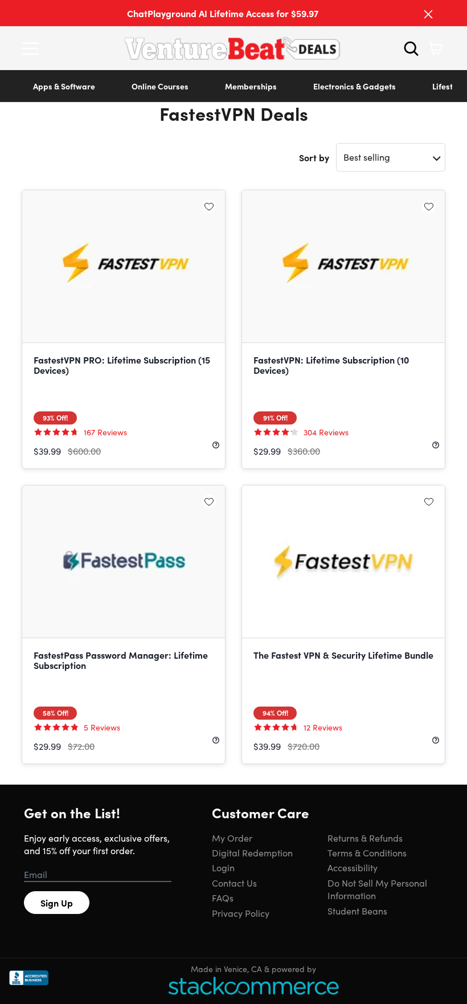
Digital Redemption (252, 852)
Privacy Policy (240, 913)
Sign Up (56, 902)
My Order (232, 837)
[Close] (428, 14)
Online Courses (160, 86)
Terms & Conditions (367, 852)
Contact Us (234, 882)
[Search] (411, 48)
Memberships (251, 86)
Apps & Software (64, 86)
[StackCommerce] (253, 985)
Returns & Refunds (365, 837)
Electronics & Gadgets (354, 86)
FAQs (222, 897)
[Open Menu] (33, 48)
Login (223, 867)
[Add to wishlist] (209, 206)
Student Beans (357, 910)
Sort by (314, 157)
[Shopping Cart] (435, 48)
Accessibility (352, 867)
